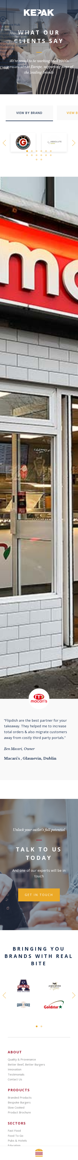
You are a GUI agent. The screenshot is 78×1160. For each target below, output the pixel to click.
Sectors (17, 1123)
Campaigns (8, 56)
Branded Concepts (13, 38)
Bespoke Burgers (19, 1102)
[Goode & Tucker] (23, 1004)
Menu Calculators (12, 62)
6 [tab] (51, 151)
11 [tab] (46, 155)
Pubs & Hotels (17, 1140)
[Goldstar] (54, 1004)
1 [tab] (27, 151)
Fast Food (14, 1130)
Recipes (5, 59)
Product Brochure (19, 1112)
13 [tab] (36, 159)
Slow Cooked (16, 1107)
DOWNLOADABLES (13, 66)
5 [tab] (46, 151)
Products (19, 1090)
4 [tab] (41, 151)
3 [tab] (36, 151)
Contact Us (15, 1079)
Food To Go (15, 1135)
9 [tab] (36, 155)
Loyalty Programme (14, 31)
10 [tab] (41, 155)
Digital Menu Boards (14, 35)
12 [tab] (51, 155)
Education (14, 1145)
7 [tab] (27, 155)
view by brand (29, 113)
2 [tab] (32, 151)
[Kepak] (39, 15)
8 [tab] (32, 155)
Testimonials (16, 1074)
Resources (7, 49)
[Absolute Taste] (54, 142)
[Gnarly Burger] (23, 142)
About (15, 1052)
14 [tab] (41, 159)
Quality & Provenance (22, 1059)
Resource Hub (10, 25)
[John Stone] (54, 986)
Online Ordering (11, 42)
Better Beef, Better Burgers (26, 1064)
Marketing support (13, 45)
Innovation (14, 1069)
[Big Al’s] (23, 986)
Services (6, 28)
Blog (3, 52)
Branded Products (20, 1097)
